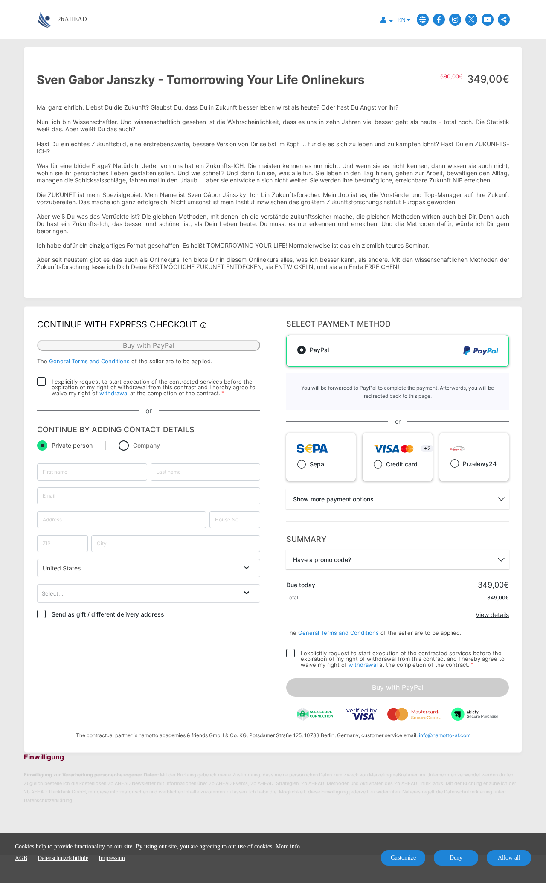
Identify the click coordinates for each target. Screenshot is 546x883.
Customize (403, 857)
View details (492, 614)
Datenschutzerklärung (48, 800)
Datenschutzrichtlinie (63, 858)
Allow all (509, 857)
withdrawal (113, 393)
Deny (456, 857)
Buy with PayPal (398, 687)
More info (288, 846)
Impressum (112, 858)
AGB (21, 858)
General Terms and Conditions (89, 361)
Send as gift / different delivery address (108, 614)
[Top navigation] (386, 21)
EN (401, 20)
